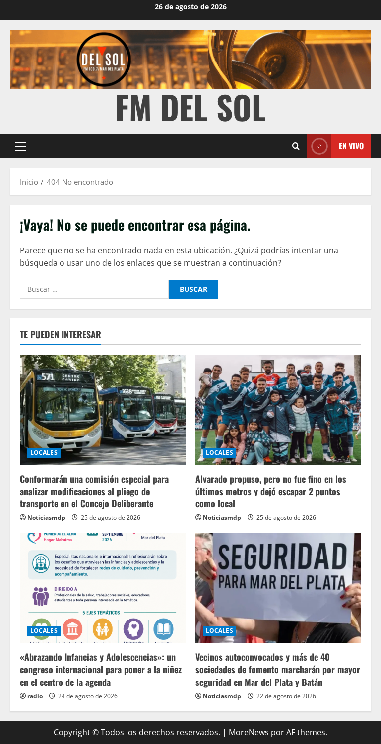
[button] (20, 146)
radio (35, 696)
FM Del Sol (190, 106)
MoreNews (249, 732)
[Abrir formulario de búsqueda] (296, 146)
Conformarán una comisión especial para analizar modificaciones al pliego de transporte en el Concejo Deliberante (94, 491)
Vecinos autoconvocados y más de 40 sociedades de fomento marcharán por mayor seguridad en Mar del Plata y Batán (277, 669)
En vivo (351, 146)
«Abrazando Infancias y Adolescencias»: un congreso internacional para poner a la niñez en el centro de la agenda (101, 669)
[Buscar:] (94, 289)
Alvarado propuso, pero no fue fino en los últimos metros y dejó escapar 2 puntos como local (270, 491)
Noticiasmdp (46, 517)
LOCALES (44, 452)
